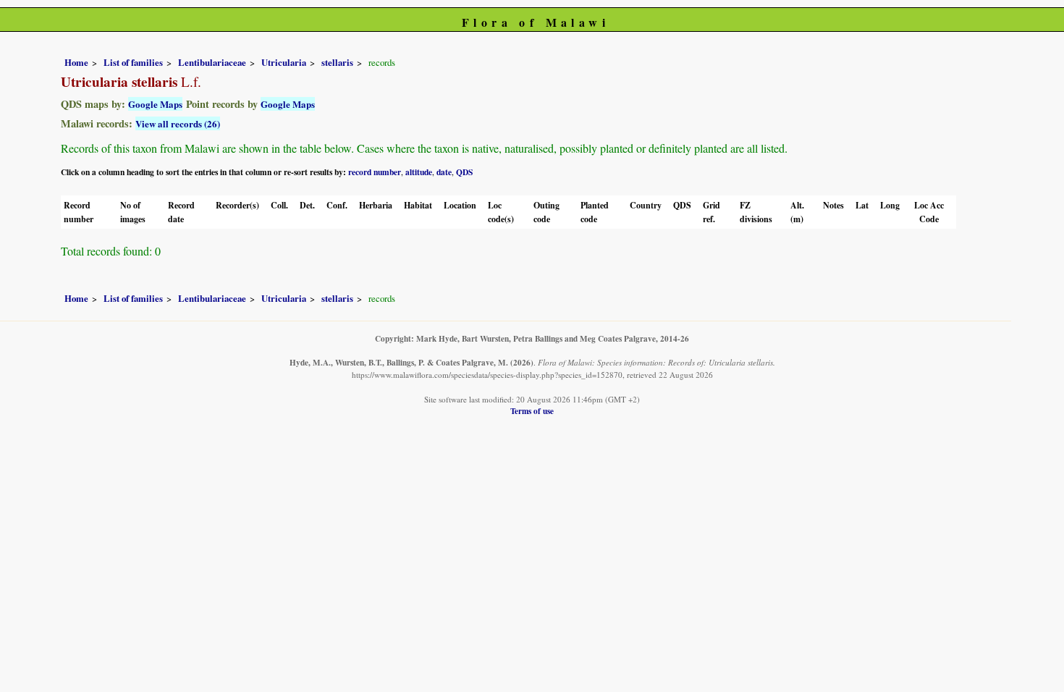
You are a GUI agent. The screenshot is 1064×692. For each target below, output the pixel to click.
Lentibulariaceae (212, 62)
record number (374, 172)
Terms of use (532, 411)
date (444, 172)
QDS (464, 172)
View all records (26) (177, 123)
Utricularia (283, 62)
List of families (133, 62)
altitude (418, 172)
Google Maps (155, 104)
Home (76, 62)
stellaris (337, 62)
